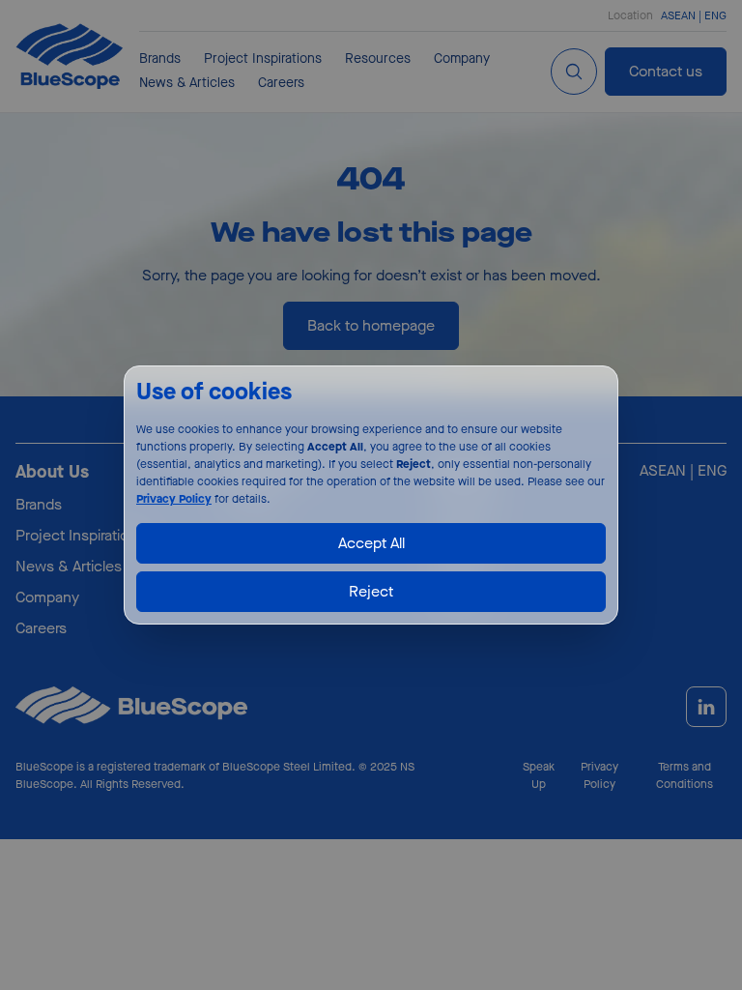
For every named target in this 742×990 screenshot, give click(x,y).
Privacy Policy (174, 499)
